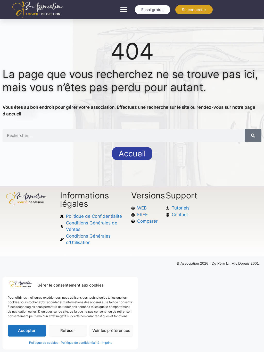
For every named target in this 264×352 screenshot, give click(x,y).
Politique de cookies (43, 343)
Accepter (27, 330)
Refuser (67, 330)
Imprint (107, 343)
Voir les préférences (111, 330)
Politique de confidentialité (80, 343)
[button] (124, 9)
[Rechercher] (253, 135)
